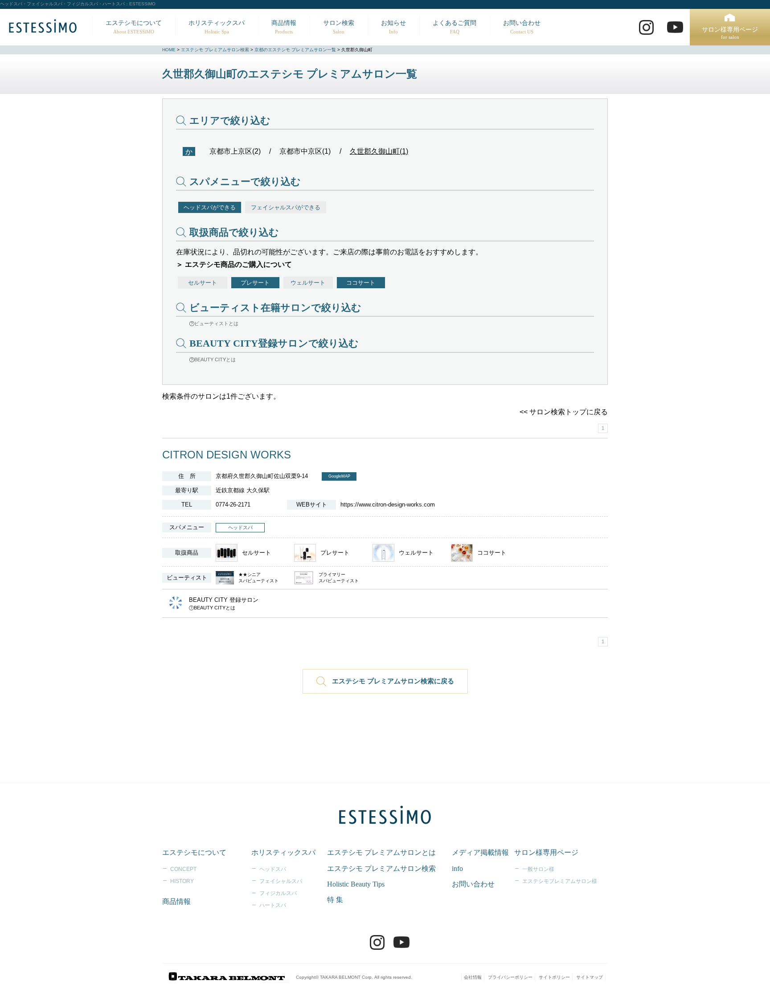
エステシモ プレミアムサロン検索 (215, 49)
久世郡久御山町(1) (379, 151)
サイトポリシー (554, 977)
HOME (169, 49)
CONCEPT (183, 869)
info (457, 868)
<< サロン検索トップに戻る (564, 412)
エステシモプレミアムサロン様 (559, 881)
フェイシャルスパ (280, 881)
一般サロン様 (538, 869)
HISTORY (182, 881)
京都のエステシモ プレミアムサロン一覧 (295, 49)
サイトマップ (589, 977)
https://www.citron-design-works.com (387, 504)
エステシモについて (134, 27)
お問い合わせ (522, 27)
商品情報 (283, 27)
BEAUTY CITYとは (215, 359)
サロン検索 (338, 27)
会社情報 (473, 977)
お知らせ (393, 27)
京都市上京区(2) (235, 151)
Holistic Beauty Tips (356, 884)
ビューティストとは (216, 323)
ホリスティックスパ (216, 27)
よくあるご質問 (454, 27)
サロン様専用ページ (730, 33)
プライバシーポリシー (510, 977)
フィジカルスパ (278, 893)
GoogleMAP (339, 476)
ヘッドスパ (272, 869)
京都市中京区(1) (305, 151)
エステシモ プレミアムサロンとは (381, 852)
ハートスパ (272, 905)
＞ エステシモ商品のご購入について (234, 264)
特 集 (335, 899)
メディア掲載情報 (480, 852)
